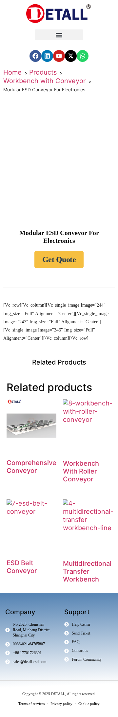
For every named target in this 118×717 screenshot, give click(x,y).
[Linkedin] (47, 56)
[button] (59, 34)
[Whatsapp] (82, 56)
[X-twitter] (71, 56)
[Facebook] (35, 56)
